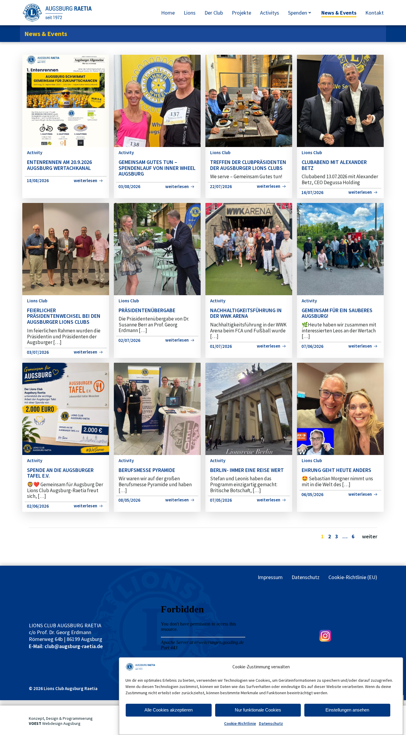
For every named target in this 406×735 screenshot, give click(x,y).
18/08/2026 (38, 180)
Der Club (213, 12)
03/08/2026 (129, 186)
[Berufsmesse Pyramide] (157, 408)
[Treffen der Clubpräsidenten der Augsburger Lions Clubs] (248, 100)
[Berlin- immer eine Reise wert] (248, 408)
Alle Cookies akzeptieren (168, 709)
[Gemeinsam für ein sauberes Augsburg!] (340, 248)
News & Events (338, 12)
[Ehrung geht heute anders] (340, 408)
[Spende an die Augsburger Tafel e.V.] (65, 408)
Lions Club (220, 152)
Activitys (269, 12)
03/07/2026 (38, 352)
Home (168, 12)
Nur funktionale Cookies (258, 709)
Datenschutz (271, 723)
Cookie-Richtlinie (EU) (352, 577)
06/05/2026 (312, 494)
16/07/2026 (312, 192)
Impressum (270, 577)
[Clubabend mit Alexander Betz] (340, 100)
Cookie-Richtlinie (240, 723)
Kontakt (374, 12)
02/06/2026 (38, 506)
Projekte (241, 12)
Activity (34, 152)
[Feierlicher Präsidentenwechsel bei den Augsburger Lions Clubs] (65, 248)
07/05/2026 (221, 500)
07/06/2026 (312, 346)
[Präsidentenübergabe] (157, 248)
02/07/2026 (129, 340)
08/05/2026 (129, 500)
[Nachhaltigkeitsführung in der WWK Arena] (248, 248)
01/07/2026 (221, 346)
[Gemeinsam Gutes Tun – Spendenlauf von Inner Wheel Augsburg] (157, 100)
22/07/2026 (221, 186)
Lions (190, 12)
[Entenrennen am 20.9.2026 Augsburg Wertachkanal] (65, 100)
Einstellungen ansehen (347, 709)
